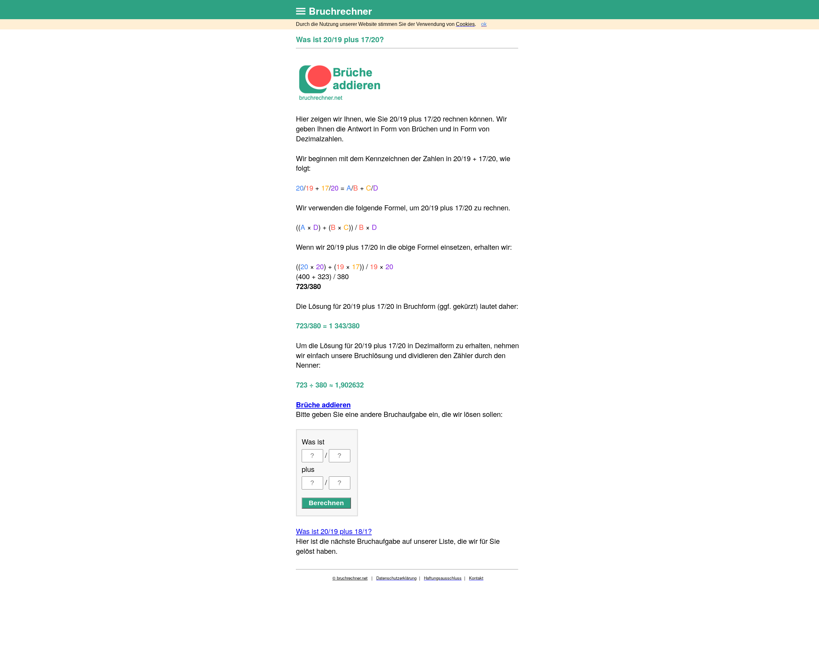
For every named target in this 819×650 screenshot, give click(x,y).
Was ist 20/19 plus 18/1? (334, 531)
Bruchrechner (340, 11)
